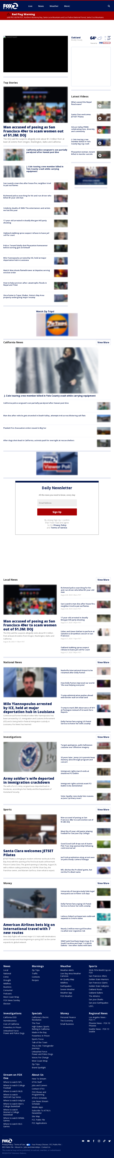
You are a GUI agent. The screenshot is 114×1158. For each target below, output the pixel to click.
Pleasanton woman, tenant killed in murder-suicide (83, 153)
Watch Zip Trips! (45, 311)
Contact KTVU (38, 1088)
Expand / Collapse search (109, 6)
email (83, 1141)
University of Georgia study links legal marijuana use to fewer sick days (78, 892)
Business (7, 987)
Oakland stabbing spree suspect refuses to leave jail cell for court (26, 234)
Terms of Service (59, 527)
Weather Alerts (67, 970)
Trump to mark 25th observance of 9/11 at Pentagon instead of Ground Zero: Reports (78, 709)
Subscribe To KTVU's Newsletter (41, 1111)
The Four (36, 1023)
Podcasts (7, 993)
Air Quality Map (67, 979)
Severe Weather (67, 989)
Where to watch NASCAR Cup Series (12, 1095)
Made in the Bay (39, 1032)
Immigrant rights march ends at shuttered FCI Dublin (75, 772)
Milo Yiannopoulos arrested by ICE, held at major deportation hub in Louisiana (24, 259)
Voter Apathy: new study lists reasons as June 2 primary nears (77, 797)
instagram (99, 1141)
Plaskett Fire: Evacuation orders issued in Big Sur (24, 428)
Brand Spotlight (39, 1067)
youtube (88, 1141)
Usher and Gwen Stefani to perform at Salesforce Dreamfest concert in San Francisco (78, 633)
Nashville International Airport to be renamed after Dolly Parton (77, 671)
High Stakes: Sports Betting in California (40, 1027)
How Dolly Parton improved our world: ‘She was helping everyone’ (78, 684)
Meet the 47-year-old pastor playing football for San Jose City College (77, 832)
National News (12, 662)
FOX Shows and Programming (39, 1093)
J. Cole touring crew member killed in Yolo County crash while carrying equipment (44, 169)
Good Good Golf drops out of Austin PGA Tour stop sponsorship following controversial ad (77, 845)
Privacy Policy (60, 525)
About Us (37, 1074)
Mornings (38, 966)
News (6, 966)
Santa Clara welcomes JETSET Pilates (81, 115)
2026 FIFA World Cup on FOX (100, 971)
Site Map (36, 1116)
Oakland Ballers (96, 992)
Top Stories (10, 82)
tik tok (104, 1141)
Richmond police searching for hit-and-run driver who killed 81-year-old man (27, 196)
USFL (91, 1006)
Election (6, 1003)
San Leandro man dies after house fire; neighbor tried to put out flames (27, 184)
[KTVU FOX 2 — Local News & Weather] (12, 6)
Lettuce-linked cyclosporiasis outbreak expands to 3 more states (78, 917)
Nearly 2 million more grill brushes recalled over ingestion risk (76, 929)
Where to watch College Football (14, 1086)
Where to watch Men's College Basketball (13, 1105)
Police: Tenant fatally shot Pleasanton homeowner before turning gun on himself (25, 246)
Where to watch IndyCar (14, 1100)
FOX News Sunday (11, 1000)
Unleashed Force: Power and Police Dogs (13, 1032)
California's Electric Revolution (40, 1018)
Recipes (35, 980)
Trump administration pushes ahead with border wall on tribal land (77, 696)
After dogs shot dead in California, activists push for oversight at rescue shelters (38, 440)
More (67, 6)
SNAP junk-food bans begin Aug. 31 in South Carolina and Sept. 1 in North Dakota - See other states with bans (77, 943)
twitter (109, 1141)
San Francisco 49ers (98, 976)
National (7, 973)
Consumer (8, 990)
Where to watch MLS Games (12, 1125)
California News (13, 342)
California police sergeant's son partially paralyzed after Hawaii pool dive (46, 150)
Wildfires (7, 983)
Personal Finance (68, 1017)
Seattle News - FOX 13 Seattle (99, 1030)
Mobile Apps (37, 1107)
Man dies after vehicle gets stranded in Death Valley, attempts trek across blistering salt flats (44, 415)
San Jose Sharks (96, 999)
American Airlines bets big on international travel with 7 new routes (29, 928)
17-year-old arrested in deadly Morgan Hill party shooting (25, 221)
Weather (65, 966)
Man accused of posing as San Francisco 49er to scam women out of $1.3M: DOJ (33, 131)
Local (5, 970)
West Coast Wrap (11, 997)
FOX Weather (66, 996)
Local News (10, 579)
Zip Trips (36, 970)
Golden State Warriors (99, 979)
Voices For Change (40, 1057)
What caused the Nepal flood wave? (81, 103)
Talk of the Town (39, 1042)
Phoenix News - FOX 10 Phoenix (99, 1024)
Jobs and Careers (39, 1085)
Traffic (35, 973)
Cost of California (11, 1024)
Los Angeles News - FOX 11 (98, 1018)
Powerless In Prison (12, 1027)
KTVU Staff (37, 1082)
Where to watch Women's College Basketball (11, 1112)
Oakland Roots (95, 989)
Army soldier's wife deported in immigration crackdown (28, 780)
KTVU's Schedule (39, 1098)
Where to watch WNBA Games (13, 1119)
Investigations (12, 737)
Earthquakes (65, 986)
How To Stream (39, 1078)
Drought (7, 980)
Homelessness (10, 1020)
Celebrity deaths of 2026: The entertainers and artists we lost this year (26, 209)
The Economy (66, 1020)
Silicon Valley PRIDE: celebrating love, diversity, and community (83, 129)
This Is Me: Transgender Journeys (43, 1047)
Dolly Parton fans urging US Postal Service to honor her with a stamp (76, 722)
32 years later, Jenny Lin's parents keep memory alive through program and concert (78, 759)
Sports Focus (38, 1039)
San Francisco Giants (98, 982)
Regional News (98, 1013)
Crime (6, 976)
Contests (36, 976)
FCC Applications (39, 1123)
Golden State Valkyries (99, 986)
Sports (7, 809)
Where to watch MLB (13, 1091)
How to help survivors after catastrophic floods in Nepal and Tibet (25, 284)
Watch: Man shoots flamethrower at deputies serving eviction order (26, 271)
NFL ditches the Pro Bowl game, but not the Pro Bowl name (76, 870)
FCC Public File (38, 1119)
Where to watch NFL (12, 1082)
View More (103, 342)
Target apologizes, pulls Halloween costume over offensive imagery (76, 746)
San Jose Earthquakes (98, 1002)
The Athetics (94, 996)
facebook (93, 1141)
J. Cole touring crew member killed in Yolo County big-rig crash (81, 141)
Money (7, 883)
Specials (37, 1013)
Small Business (67, 1024)
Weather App (66, 992)
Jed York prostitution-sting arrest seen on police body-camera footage (78, 858)
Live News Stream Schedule (40, 1102)
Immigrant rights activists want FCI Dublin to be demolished (76, 784)
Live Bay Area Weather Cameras (70, 974)
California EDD (10, 1017)
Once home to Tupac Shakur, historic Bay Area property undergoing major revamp (23, 296)
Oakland (75, 37)
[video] (104, 105)
